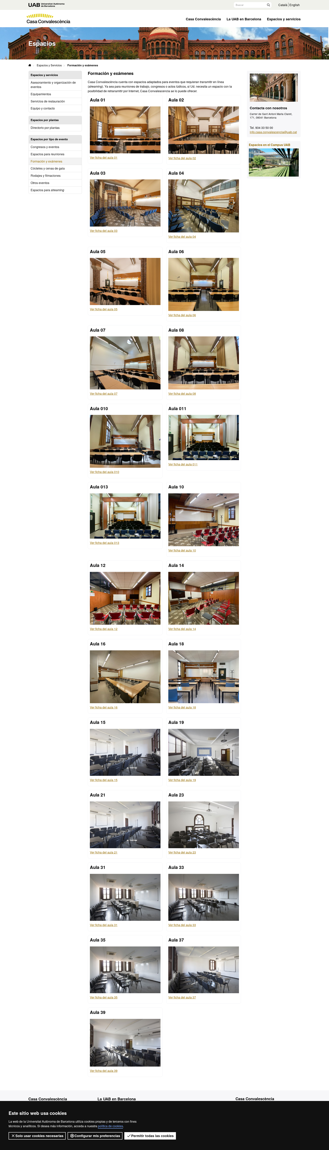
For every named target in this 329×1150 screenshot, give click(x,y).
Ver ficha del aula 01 (103, 157)
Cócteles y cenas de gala (48, 168)
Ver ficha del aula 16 (103, 707)
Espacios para (47, 190)
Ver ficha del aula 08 (182, 393)
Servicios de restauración (48, 101)
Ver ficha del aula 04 (182, 236)
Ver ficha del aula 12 (103, 629)
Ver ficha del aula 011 (183, 464)
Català (282, 5)
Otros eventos (40, 183)
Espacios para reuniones (47, 154)
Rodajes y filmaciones (46, 175)
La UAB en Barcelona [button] (244, 19)
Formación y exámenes (46, 161)
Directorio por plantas (45, 127)
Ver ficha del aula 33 (182, 925)
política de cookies (110, 1126)
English (294, 5)
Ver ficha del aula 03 (103, 230)
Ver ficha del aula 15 (103, 780)
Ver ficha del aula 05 (103, 309)
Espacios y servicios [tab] (44, 75)
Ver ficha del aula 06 (182, 315)
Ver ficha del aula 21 (103, 852)
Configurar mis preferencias (97, 1135)
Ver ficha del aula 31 (103, 925)
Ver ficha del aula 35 (103, 997)
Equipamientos (41, 94)
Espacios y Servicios (49, 65)
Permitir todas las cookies (152, 1135)
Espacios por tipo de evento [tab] (49, 139)
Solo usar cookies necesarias (39, 1135)
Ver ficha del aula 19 (182, 780)
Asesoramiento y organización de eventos (53, 84)
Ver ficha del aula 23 (182, 852)
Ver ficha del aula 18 (182, 707)
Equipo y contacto (43, 108)
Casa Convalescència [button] (203, 19)
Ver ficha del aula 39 (103, 1070)
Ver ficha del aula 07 (103, 393)
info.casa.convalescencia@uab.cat (273, 132)
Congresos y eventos (45, 147)
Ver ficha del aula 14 (182, 629)
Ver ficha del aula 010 (104, 472)
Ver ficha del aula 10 (182, 550)
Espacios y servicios (284, 19)
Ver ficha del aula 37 (182, 997)
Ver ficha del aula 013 (104, 543)
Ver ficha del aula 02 (182, 158)
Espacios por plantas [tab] (45, 120)
